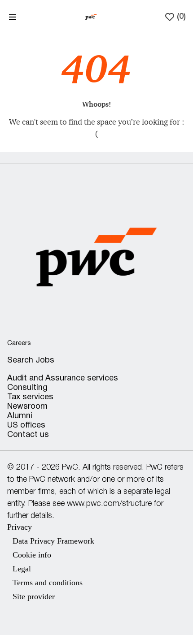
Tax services (30, 397)
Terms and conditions (48, 582)
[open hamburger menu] (12, 17)
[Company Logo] (91, 16)
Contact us (28, 435)
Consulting (27, 388)
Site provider (34, 596)
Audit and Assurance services (62, 378)
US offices (26, 425)
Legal (22, 568)
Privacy (19, 527)
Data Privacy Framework (53, 540)
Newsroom (27, 406)
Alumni (19, 416)
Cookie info (32, 554)
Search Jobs (30, 360)
